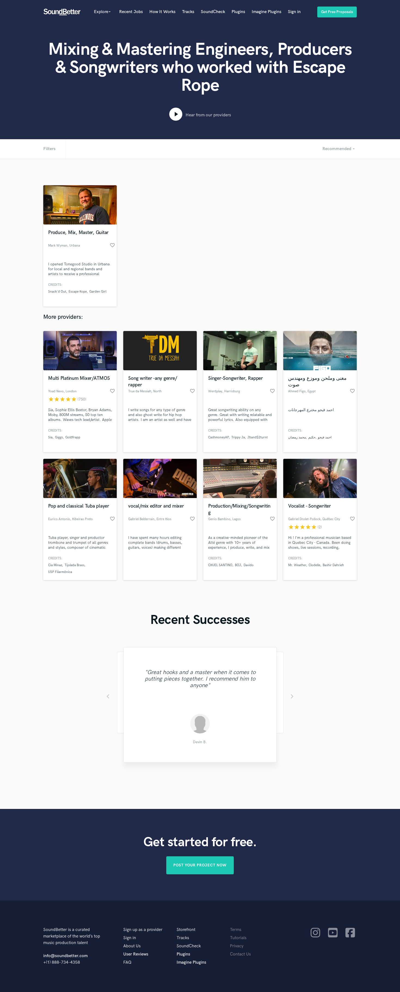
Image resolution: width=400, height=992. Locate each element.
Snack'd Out (57, 292)
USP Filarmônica (60, 572)
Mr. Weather (297, 565)
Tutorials (238, 938)
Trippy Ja (238, 437)
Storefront (186, 929)
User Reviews (135, 954)
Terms (235, 929)
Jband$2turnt (257, 437)
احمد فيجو (324, 437)
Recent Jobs (131, 11)
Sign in (294, 11)
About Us (132, 946)
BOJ (238, 565)
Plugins (238, 11)
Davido (249, 565)
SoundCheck (213, 11)
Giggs (59, 437)
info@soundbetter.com (65, 955)
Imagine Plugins (266, 11)
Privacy (237, 946)
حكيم (311, 437)
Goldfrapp (72, 437)
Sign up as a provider (142, 929)
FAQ (127, 962)
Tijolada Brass (74, 565)
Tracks (188, 11)
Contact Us (240, 954)
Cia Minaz (55, 565)
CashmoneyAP (218, 437)
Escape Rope (78, 292)
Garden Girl (97, 292)
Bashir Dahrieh (333, 565)
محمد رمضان (297, 437)
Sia (50, 437)
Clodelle (314, 565)
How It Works (162, 11)
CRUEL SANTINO (220, 565)
